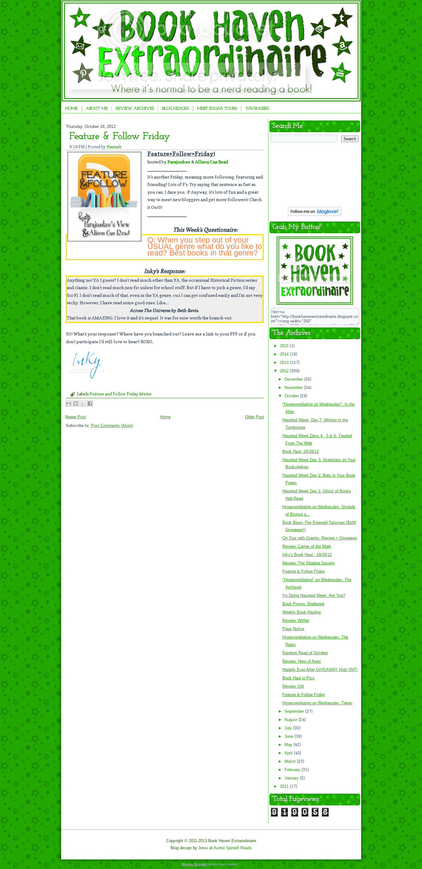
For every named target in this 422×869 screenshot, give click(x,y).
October (292, 396)
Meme (145, 393)
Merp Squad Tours (217, 108)
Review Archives (135, 108)
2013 (285, 362)
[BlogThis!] (76, 403)
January (292, 778)
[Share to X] (83, 403)
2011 (285, 786)
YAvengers (257, 108)
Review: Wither (295, 620)
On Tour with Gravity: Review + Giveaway (319, 538)
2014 (285, 354)
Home (71, 108)
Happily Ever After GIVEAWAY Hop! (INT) (319, 669)
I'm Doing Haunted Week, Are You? (313, 595)
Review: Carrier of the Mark (306, 546)
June (289, 736)
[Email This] (68, 403)
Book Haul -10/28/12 (300, 451)
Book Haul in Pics (298, 678)
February (293, 769)
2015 (285, 346)
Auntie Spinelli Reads (232, 848)
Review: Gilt (293, 686)
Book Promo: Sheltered (303, 603)
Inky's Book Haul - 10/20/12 (307, 554)
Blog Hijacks (175, 108)
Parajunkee (178, 161)
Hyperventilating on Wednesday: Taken (317, 703)
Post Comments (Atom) (112, 425)
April (289, 753)
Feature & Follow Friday (119, 136)
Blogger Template (194, 864)
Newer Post (75, 417)
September (295, 711)
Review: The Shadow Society (308, 563)
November (294, 387)
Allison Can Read (211, 161)
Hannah (114, 146)
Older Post (254, 417)
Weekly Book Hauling (301, 612)
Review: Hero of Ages (301, 661)
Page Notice (293, 628)
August (291, 719)
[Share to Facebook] (90, 403)
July (289, 728)
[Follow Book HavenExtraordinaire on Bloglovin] (314, 215)
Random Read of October (305, 653)
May (289, 744)
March (291, 761)
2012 (285, 371)
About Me (97, 108)
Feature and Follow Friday (114, 393)
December (294, 379)
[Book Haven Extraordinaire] (315, 304)
